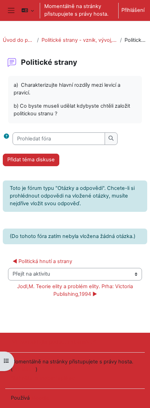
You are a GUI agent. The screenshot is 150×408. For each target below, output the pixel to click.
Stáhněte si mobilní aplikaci (43, 378)
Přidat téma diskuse (31, 159)
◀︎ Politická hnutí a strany (42, 261)
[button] (27, 10)
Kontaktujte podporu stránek (54, 342)
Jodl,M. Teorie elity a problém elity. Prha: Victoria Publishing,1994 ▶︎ (75, 290)
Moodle (40, 398)
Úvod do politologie (18, 40)
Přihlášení (132, 10)
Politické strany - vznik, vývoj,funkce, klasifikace (79, 40)
